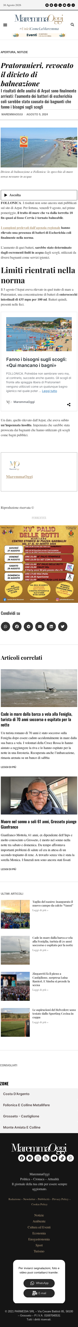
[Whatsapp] (73, 5)
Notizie (22, 52)
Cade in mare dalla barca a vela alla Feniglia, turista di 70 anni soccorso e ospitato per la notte (36, 719)
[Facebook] (47, 5)
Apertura (8, 52)
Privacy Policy (60, 1199)
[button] (5, 25)
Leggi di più (8, 767)
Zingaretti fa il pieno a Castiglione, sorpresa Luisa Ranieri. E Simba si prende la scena (51, 979)
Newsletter (29, 1199)
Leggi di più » (40, 910)
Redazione (15, 1199)
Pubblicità (44, 1199)
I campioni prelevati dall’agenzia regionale (30, 227)
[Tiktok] (69, 5)
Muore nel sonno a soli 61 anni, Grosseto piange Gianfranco (39, 824)
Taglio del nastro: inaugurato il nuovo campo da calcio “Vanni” (52, 903)
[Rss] (60, 5)
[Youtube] (64, 5)
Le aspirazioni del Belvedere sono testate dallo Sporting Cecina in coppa (54, 1013)
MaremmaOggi (19, 476)
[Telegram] (51, 5)
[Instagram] (55, 5)
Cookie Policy (39, 1204)
